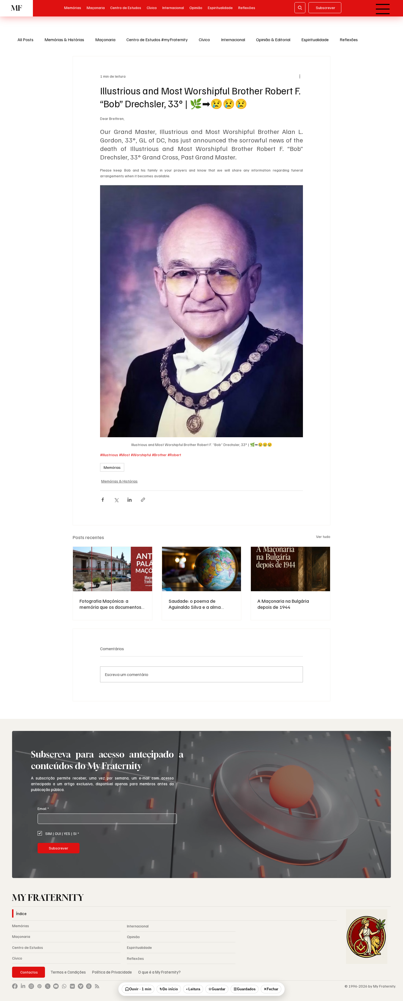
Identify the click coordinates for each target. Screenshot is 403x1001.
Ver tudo (323, 536)
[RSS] (97, 990)
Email (43, 813)
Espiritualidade (315, 39)
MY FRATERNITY (48, 902)
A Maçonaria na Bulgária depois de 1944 (283, 604)
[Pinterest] (39, 990)
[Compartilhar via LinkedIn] (129, 499)
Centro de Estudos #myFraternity (157, 39)
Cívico (204, 39)
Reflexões (349, 39)
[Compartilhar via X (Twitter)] (116, 499)
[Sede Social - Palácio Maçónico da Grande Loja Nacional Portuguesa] (112, 569)
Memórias (112, 467)
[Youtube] (56, 990)
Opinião (133, 941)
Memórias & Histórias (64, 39)
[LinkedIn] (23, 990)
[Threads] (89, 990)
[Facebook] (15, 990)
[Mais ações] (299, 76)
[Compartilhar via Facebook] (102, 499)
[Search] (299, 7)
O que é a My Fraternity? (159, 976)
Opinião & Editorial (273, 39)
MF (16, 8)
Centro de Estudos (27, 951)
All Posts (25, 39)
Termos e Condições (68, 976)
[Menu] (383, 9)
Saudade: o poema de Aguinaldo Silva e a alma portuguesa (195, 604)
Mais (373, 39)
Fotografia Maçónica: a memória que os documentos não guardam (110, 604)
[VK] (72, 990)
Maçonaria (105, 39)
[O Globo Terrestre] (201, 569)
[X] (47, 990)
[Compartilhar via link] (143, 499)
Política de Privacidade (112, 976)
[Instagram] (31, 990)
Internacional (233, 39)
